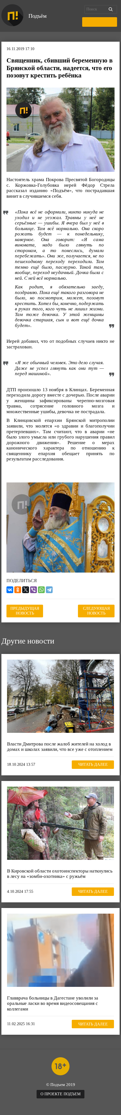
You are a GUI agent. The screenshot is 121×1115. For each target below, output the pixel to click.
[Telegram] (49, 589)
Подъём (37, 16)
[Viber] (33, 589)
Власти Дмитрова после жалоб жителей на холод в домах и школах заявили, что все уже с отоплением (60, 746)
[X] (25, 589)
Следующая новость (96, 610)
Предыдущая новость (24, 610)
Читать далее (93, 764)
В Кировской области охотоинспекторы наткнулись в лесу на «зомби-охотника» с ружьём (60, 873)
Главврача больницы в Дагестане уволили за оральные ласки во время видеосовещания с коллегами (52, 1003)
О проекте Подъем (60, 1094)
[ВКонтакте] (9, 589)
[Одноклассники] (17, 589)
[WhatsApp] (41, 589)
